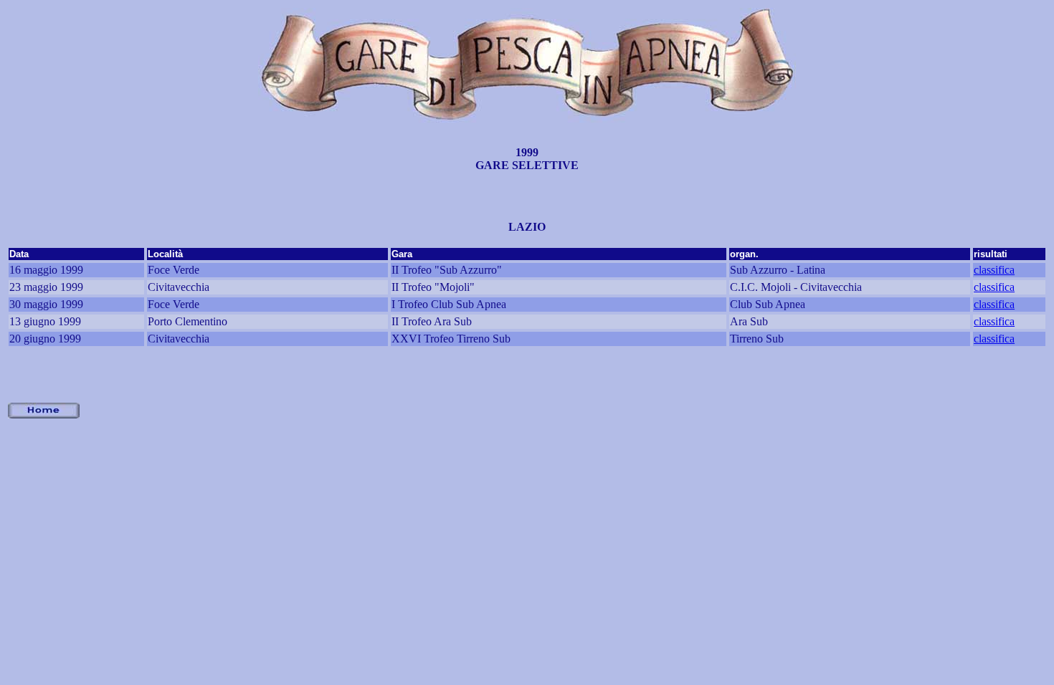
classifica (994, 270)
